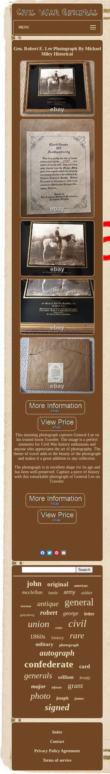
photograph (69, 645)
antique (48, 603)
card (84, 666)
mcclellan (32, 592)
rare (77, 635)
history (57, 637)
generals (38, 675)
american (81, 586)
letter (89, 613)
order (58, 627)
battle (53, 593)
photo (40, 696)
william (66, 677)
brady (84, 677)
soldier (86, 593)
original (57, 584)
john (34, 583)
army (69, 592)
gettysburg (27, 615)
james (79, 698)
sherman (26, 606)
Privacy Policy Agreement (57, 751)
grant (75, 685)
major (38, 686)
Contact (57, 741)
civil (77, 623)
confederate (48, 664)
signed (57, 707)
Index (57, 732)
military (44, 644)
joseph (62, 698)
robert (48, 612)
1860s (37, 636)
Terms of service (57, 760)
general (79, 602)
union (38, 624)
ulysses (57, 687)
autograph (57, 653)
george (70, 613)
